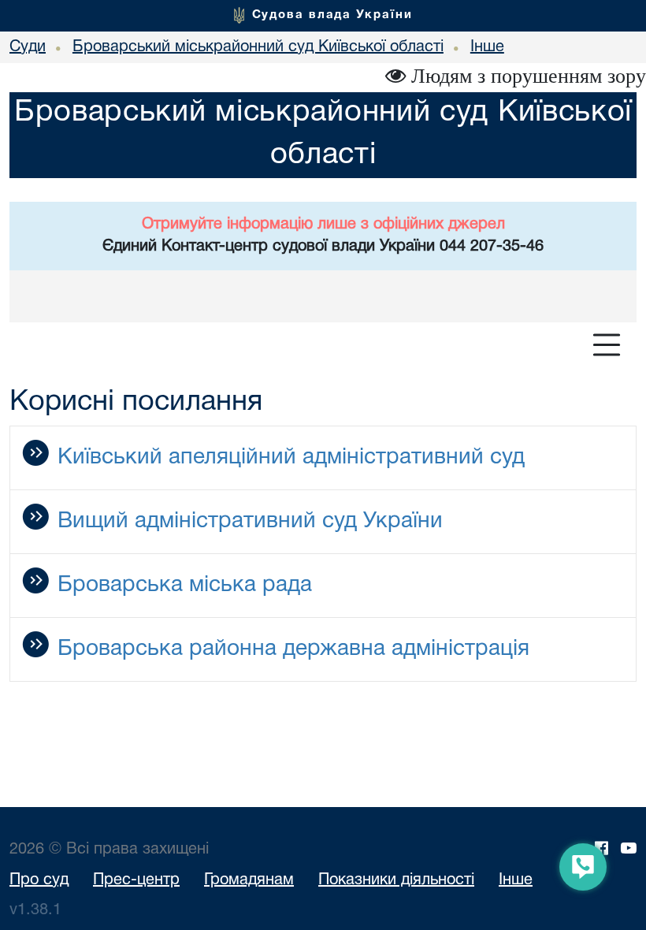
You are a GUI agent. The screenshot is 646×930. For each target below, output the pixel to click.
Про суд (39, 880)
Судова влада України (332, 14)
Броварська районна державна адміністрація (293, 649)
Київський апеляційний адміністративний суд (291, 458)
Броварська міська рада (185, 585)
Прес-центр (136, 880)
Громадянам (249, 880)
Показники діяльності (396, 880)
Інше (516, 880)
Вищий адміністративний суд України (250, 522)
